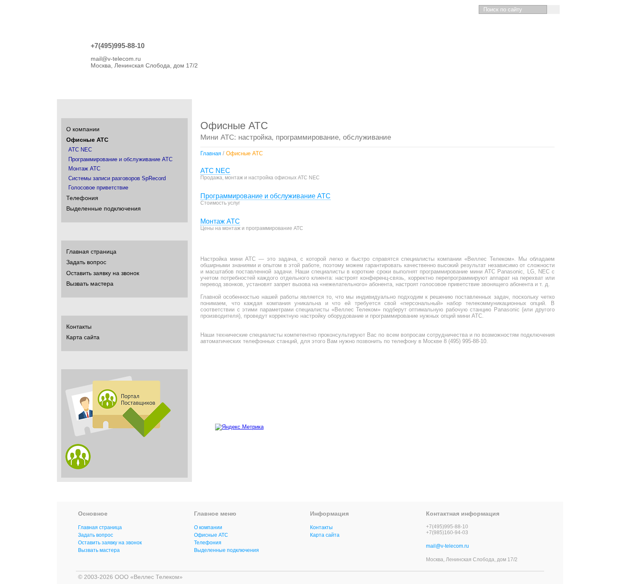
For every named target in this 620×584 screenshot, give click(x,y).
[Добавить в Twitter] (554, 425)
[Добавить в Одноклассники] (505, 425)
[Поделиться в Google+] (538, 425)
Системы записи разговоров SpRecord (117, 178)
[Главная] (422, 9)
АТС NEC (215, 170)
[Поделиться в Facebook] (521, 425)
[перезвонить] (467, 9)
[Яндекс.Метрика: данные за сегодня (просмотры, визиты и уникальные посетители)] (239, 427)
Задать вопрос (86, 262)
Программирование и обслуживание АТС (265, 196)
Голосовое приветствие (98, 188)
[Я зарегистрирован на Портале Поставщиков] (78, 467)
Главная (210, 153)
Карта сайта (83, 337)
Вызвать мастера (89, 283)
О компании (83, 129)
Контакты (79, 326)
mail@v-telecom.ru (447, 546)
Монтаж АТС (220, 221)
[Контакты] (452, 9)
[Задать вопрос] (437, 9)
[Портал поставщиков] (118, 435)
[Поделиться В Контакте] (489, 425)
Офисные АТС (87, 139)
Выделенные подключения (103, 208)
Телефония (82, 198)
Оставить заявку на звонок (102, 273)
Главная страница (91, 251)
